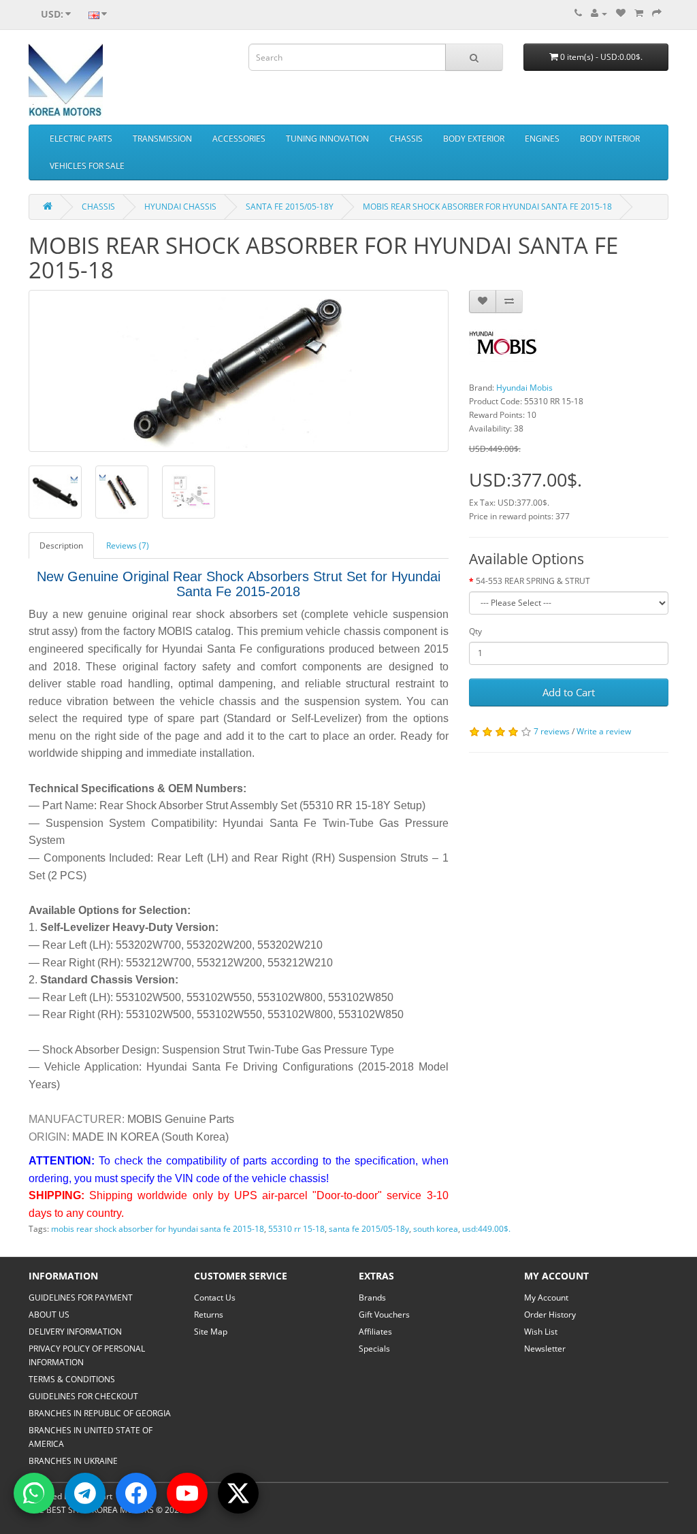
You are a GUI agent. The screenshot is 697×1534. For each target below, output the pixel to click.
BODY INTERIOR (610, 138)
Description (61, 545)
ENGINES (542, 138)
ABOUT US (49, 1314)
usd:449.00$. (486, 1229)
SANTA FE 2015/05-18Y (290, 206)
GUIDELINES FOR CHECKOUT (83, 1396)
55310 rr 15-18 (296, 1229)
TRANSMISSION (162, 138)
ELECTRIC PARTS (81, 138)
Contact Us (215, 1297)
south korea (435, 1229)
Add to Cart (568, 692)
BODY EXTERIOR (473, 138)
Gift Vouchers (384, 1314)
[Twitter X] (238, 1493)
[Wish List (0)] (621, 13)
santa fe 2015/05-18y (369, 1229)
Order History (550, 1314)
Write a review (604, 731)
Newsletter (545, 1348)
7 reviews (552, 731)
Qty (475, 631)
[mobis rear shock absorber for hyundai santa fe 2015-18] (239, 371)
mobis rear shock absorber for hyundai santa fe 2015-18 (157, 1229)
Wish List (540, 1331)
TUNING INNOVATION (327, 138)
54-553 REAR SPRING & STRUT (533, 581)
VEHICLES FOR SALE (87, 166)
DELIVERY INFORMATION (75, 1331)
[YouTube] (187, 1493)
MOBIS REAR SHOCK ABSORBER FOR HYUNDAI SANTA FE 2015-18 (487, 206)
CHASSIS (406, 138)
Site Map (210, 1331)
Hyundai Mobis (524, 387)
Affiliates (375, 1331)
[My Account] (599, 13)
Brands (372, 1297)
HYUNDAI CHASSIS (180, 206)
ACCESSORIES (238, 138)
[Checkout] (657, 13)
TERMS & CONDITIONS (72, 1379)
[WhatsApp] (34, 1493)
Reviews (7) (127, 545)
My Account (546, 1297)
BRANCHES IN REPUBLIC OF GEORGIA (100, 1413)
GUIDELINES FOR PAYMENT (81, 1297)
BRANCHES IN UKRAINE (73, 1461)
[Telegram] (85, 1493)
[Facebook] (136, 1493)
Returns (208, 1314)
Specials (374, 1348)
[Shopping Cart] (638, 13)
